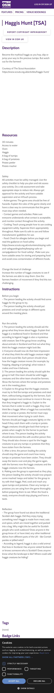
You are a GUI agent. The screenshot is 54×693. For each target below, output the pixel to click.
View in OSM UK (15, 39)
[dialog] (27, 665)
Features (6, 12)
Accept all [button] (13, 681)
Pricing (19, 12)
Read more (44, 653)
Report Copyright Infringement (27, 32)
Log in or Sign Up (43, 4)
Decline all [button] (39, 681)
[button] (27, 657)
